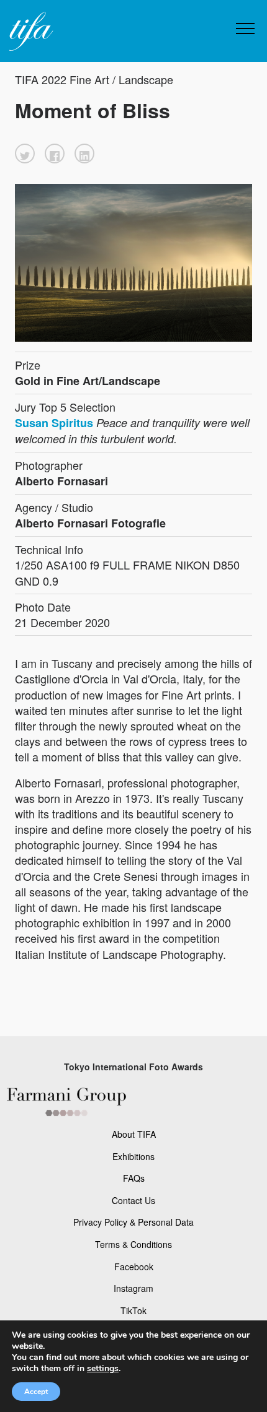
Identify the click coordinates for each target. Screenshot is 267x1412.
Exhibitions (133, 1156)
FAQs (134, 1178)
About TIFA (134, 1134)
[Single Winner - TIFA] (30, 32)
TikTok (133, 1310)
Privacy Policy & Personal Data (133, 1222)
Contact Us (133, 1200)
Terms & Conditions (133, 1244)
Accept (36, 1392)
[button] (25, 153)
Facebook (133, 1266)
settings (103, 1368)
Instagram (133, 1288)
